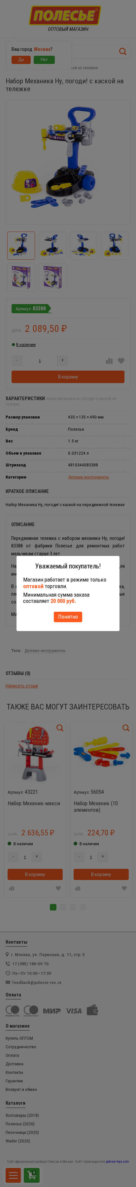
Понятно (68, 616)
